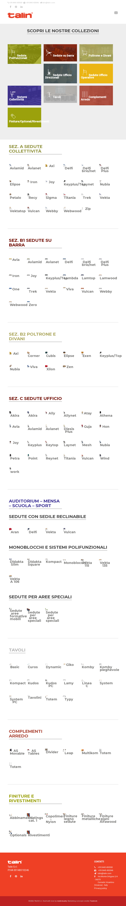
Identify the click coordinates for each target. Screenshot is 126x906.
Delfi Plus (105, 169)
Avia (16, 260)
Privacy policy (100, 888)
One (16, 289)
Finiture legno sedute (70, 819)
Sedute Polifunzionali (18, 57)
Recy (33, 198)
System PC (16, 700)
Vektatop (18, 211)
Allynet (70, 415)
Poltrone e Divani (100, 55)
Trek (87, 198)
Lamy (69, 683)
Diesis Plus (69, 430)
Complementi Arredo (93, 98)
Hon (105, 427)
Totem (51, 699)
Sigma (51, 198)
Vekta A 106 (15, 580)
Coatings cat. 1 (35, 819)
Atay (88, 413)
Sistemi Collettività (18, 98)
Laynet (88, 184)
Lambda (71, 278)
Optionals (18, 835)
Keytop (52, 445)
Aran (15, 532)
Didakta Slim (16, 563)
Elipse (15, 184)
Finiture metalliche (91, 817)
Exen (87, 356)
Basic (14, 667)
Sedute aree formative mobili (18, 615)
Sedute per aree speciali (34, 616)
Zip (88, 209)
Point (32, 458)
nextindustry (62, 901)
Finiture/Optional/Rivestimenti (25, 121)
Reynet (52, 458)
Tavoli (57, 97)
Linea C (87, 684)
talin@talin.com (48, 3)
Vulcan (34, 211)
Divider (52, 752)
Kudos (33, 683)
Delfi (69, 168)
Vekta (105, 198)
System (106, 683)
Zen (70, 367)
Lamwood (108, 278)
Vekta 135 (105, 564)
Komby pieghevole (109, 668)
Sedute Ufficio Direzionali (58, 76)
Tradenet (93, 901)
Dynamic (53, 667)
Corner (34, 356)
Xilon (51, 369)
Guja (88, 427)
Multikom (90, 753)
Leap (69, 753)
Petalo (15, 198)
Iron (33, 182)
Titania (70, 198)
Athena (106, 415)
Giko (70, 665)
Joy (52, 182)
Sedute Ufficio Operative (94, 76)
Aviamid (17, 168)
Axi (51, 166)
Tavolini (34, 697)
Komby (88, 667)
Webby (52, 211)
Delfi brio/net (89, 169)
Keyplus (35, 445)
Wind (104, 458)
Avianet (34, 168)
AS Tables (33, 752)
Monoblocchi (75, 563)
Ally (52, 413)
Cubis (51, 356)
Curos (33, 667)
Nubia (105, 184)
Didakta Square (34, 563)
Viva (70, 289)
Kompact (54, 562)
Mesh (87, 445)
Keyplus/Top (75, 184)
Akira (14, 415)
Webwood (72, 211)
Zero (33, 305)
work (14, 472)
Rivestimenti (39, 835)
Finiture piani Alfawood (108, 819)
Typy (69, 699)
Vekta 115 (87, 564)
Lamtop (88, 278)
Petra (15, 458)
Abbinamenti (21, 818)
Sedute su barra (63, 55)
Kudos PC (51, 684)
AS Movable (17, 752)
